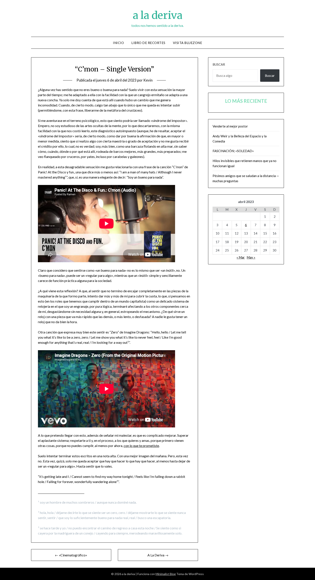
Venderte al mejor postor (230, 126)
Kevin (148, 80)
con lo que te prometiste (141, 446)
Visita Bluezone (187, 43)
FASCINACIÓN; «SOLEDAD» (233, 151)
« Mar (241, 257)
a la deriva (157, 15)
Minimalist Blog (166, 574)
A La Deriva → (157, 555)
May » (251, 257)
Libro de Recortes (148, 43)
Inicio (118, 43)
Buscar (219, 64)
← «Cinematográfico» (71, 555)
